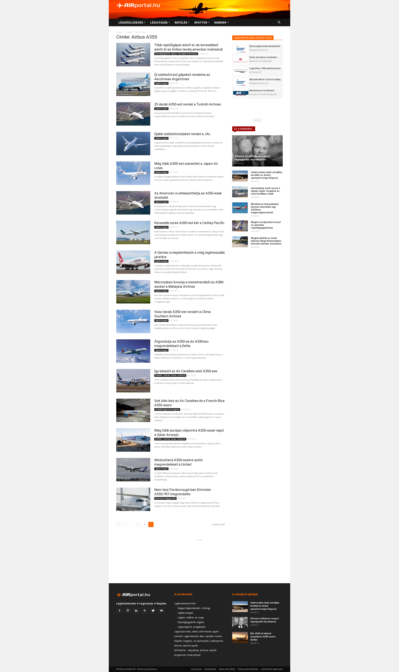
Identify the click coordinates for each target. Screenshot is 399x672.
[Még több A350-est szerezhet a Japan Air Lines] (133, 173)
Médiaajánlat (210, 669)
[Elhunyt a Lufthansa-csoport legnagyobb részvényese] (257, 150)
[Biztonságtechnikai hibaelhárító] (241, 49)
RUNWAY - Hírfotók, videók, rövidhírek (170, 375)
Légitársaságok (161, 83)
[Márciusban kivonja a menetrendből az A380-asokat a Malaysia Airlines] (133, 291)
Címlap (119, 32)
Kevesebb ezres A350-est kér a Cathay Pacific (189, 223)
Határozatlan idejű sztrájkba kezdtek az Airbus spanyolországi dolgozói (266, 175)
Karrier (220, 22)
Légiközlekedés (130, 22)
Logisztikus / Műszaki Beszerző (265, 68)
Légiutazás (159, 22)
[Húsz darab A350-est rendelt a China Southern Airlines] (133, 321)
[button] (279, 22)
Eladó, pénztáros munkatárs (263, 57)
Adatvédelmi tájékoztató (272, 669)
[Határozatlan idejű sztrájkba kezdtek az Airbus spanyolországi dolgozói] (240, 176)
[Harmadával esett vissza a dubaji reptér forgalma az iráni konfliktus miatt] (240, 191)
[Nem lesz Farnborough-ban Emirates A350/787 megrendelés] (133, 499)
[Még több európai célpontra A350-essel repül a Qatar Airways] (133, 440)
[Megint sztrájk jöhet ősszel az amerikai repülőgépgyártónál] (240, 225)
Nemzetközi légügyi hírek (165, 498)
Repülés (181, 22)
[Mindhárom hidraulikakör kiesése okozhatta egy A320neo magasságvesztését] (240, 207)
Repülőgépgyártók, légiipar (191, 622)
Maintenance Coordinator (261, 90)
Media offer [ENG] (227, 669)
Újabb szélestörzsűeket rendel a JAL (182, 134)
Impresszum (196, 669)
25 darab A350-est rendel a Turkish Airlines (187, 104)
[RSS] (145, 611)
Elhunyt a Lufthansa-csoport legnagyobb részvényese (252, 158)
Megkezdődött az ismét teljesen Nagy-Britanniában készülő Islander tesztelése (266, 241)
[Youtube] (161, 611)
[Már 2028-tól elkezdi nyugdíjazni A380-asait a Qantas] (240, 637)
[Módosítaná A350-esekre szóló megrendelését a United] (133, 469)
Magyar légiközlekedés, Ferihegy (194, 608)
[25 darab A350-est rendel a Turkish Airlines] (133, 114)
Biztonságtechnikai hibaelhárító (264, 46)
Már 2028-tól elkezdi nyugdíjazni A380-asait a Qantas (263, 636)
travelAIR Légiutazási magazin (167, 409)
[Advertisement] (199, 561)
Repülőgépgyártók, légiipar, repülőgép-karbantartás (176, 54)
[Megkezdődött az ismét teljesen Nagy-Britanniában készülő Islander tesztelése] (240, 241)
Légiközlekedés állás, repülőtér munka (253, 38)
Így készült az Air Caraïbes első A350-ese (185, 371)
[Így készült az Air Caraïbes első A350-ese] (133, 380)
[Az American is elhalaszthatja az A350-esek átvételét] (133, 203)
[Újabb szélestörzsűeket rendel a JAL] (133, 143)
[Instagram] (128, 611)
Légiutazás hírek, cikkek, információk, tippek (196, 631)
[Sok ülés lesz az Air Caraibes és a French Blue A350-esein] (133, 410)
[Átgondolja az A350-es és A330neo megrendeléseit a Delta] (133, 351)
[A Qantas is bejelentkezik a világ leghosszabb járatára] (133, 262)
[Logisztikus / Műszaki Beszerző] (241, 71)
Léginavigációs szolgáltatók (191, 626)
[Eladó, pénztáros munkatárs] (241, 60)
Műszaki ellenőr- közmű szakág (265, 79)
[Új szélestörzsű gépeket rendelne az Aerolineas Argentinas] (133, 84)
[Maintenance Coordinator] (241, 93)
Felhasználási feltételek (248, 669)
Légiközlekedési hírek (185, 603)
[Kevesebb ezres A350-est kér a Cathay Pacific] (133, 232)
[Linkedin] (136, 611)
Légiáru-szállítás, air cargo (191, 617)
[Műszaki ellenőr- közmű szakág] (241, 82)
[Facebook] (119, 611)
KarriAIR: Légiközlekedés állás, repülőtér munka (198, 636)
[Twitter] (153, 611)
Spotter (200, 22)
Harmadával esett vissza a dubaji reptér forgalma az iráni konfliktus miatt (265, 191)
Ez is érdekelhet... (243, 128)
